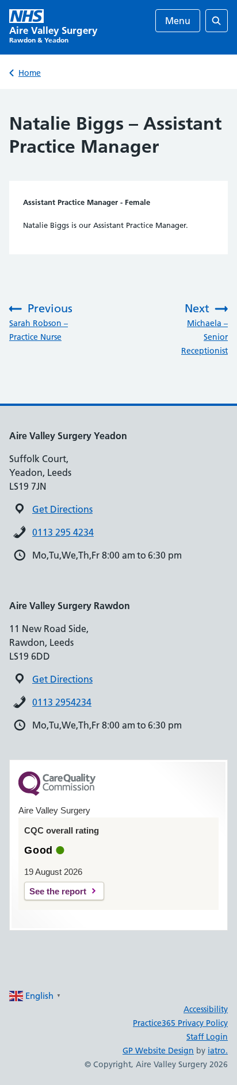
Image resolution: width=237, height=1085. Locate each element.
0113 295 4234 (63, 532)
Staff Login (207, 1037)
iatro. (218, 1050)
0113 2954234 (61, 702)
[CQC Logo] (56, 792)
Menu (177, 20)
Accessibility (206, 1009)
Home (29, 73)
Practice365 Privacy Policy (180, 1023)
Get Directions (62, 509)
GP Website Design (158, 1050)
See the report (57, 891)
